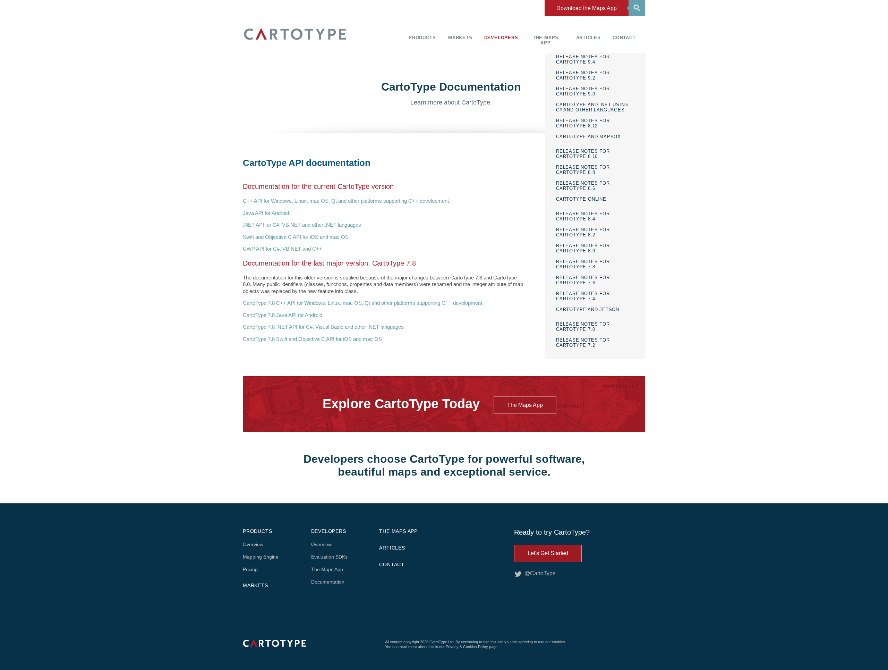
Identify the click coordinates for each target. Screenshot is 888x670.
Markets (460, 37)
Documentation (327, 582)
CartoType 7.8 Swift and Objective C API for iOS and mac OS (312, 339)
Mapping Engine (261, 557)
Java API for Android (266, 213)
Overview (253, 544)
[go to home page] (295, 41)
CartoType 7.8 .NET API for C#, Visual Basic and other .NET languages (323, 327)
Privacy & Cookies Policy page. (472, 647)
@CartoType (540, 573)
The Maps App (545, 40)
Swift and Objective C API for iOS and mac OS (296, 237)
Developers (501, 37)
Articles (588, 37)
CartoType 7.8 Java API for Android (282, 315)
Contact (624, 37)
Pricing (250, 569)
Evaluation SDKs (329, 557)
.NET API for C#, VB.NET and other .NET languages (302, 225)
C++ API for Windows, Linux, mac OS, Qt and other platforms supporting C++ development (346, 201)
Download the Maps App (586, 8)
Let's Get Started (548, 553)
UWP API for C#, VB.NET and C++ (282, 249)
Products (422, 37)
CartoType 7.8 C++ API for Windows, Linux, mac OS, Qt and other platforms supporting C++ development (362, 303)
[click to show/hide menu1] (636, 7)
